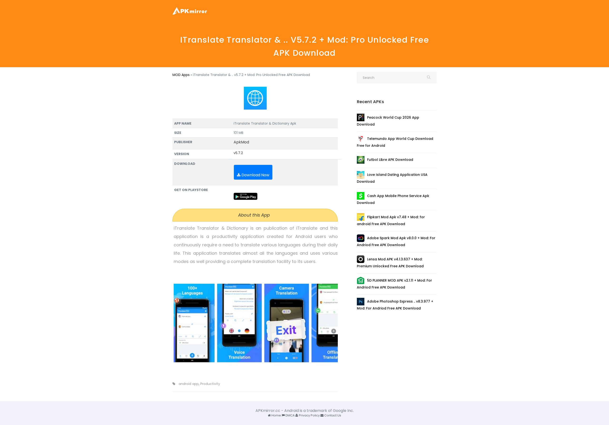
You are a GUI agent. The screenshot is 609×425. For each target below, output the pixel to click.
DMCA (290, 415)
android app (189, 383)
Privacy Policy (309, 415)
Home (276, 415)
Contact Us (332, 415)
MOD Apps (181, 74)
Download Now (255, 175)
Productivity (210, 383)
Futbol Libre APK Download (390, 159)
